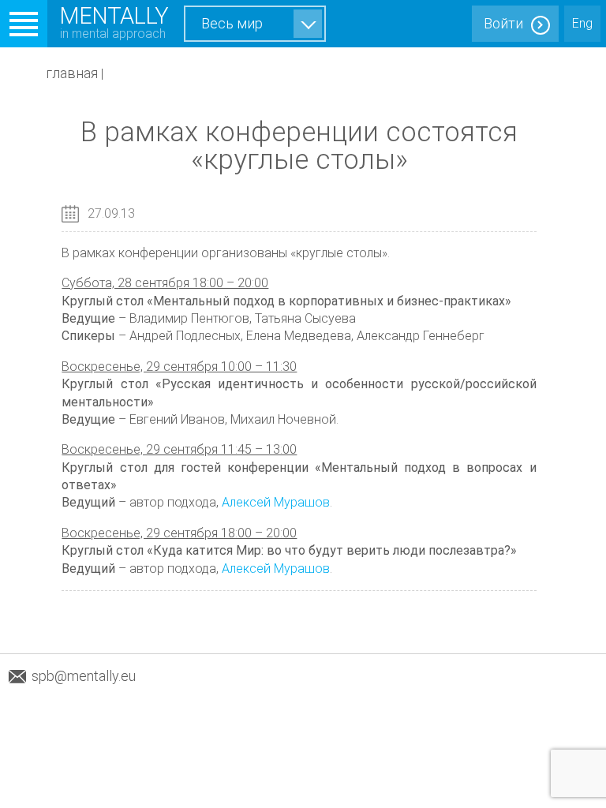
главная (72, 73)
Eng (582, 23)
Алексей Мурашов (276, 502)
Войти (503, 23)
